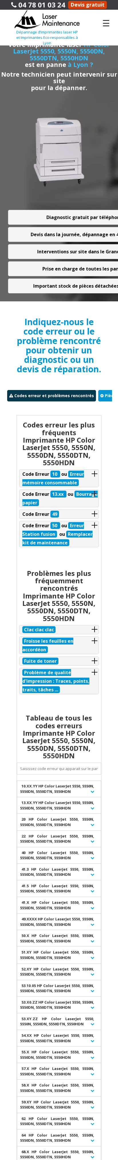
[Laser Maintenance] (47, 19)
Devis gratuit (87, 4)
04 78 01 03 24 (41, 4)
